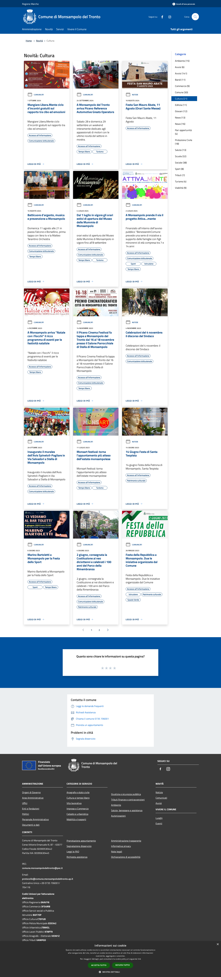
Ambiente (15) (182, 61)
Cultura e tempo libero (78, 798)
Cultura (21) (181, 98)
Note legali (116, 851)
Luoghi (159, 818)
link (139, 959)
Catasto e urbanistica (77, 814)
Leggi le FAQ (73, 851)
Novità (39, 40)
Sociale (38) (181, 162)
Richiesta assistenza (77, 857)
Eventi (159, 823)
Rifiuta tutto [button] (122, 965)
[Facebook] (161, 17)
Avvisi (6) (179, 67)
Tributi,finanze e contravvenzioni (128, 799)
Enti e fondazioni (30, 808)
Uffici (24, 803)
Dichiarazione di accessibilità (125, 857)
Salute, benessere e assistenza (126, 810)
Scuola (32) (180, 156)
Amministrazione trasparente (126, 841)
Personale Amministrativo (35, 819)
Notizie (135, 94)
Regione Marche (30, 4)
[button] (110, 971)
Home (29, 40)
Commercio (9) (182, 86)
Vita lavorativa (74, 803)
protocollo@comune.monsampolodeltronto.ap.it (47, 879)
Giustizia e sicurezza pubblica (126, 794)
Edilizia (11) (181, 105)
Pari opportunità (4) (183, 132)
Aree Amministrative (32, 798)
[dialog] (110, 959)
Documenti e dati (31, 825)
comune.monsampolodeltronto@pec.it (42, 868)
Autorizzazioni (118, 816)
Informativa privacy (121, 846)
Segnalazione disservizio (79, 846)
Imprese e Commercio (78, 808)
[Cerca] (195, 16)
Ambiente (116, 805)
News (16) (180, 124)
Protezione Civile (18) (183, 141)
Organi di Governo (31, 792)
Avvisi (159, 803)
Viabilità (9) (180, 188)
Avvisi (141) (181, 73)
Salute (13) (180, 150)
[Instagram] (169, 17)
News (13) (180, 117)
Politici (25, 814)
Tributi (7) (180, 175)
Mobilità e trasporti (76, 819)
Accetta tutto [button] (98, 965)
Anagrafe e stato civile (78, 792)
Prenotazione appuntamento (81, 841)
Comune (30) (181, 92)
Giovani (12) (181, 111)
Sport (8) (179, 169)
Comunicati (39, 94)
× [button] (217, 944)
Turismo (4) (180, 181)
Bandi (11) (180, 80)
